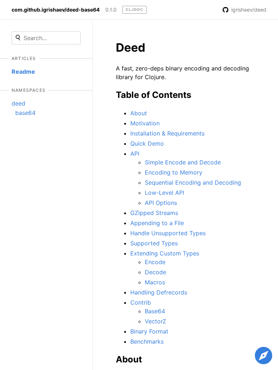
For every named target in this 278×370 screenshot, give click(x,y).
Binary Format (149, 331)
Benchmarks (147, 341)
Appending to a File (157, 223)
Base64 (155, 311)
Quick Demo (147, 143)
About (138, 113)
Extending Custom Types (164, 253)
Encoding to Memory (173, 172)
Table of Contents (153, 95)
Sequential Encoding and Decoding (193, 182)
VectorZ (155, 321)
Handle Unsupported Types (168, 233)
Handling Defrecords (158, 292)
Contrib (140, 302)
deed (18, 103)
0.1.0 (111, 10)
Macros (155, 282)
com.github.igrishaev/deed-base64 (56, 10)
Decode (155, 272)
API (134, 153)
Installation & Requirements (167, 133)
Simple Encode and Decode (183, 162)
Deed (130, 47)
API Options (161, 202)
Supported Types (154, 243)
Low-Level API (164, 192)
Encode (155, 262)
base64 (25, 112)
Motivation (145, 123)
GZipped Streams (154, 212)
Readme (23, 71)
